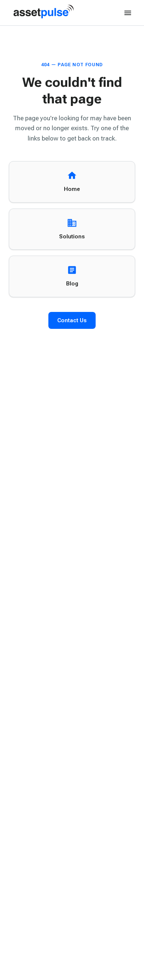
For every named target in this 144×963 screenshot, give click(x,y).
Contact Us (72, 320)
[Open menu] (127, 13)
